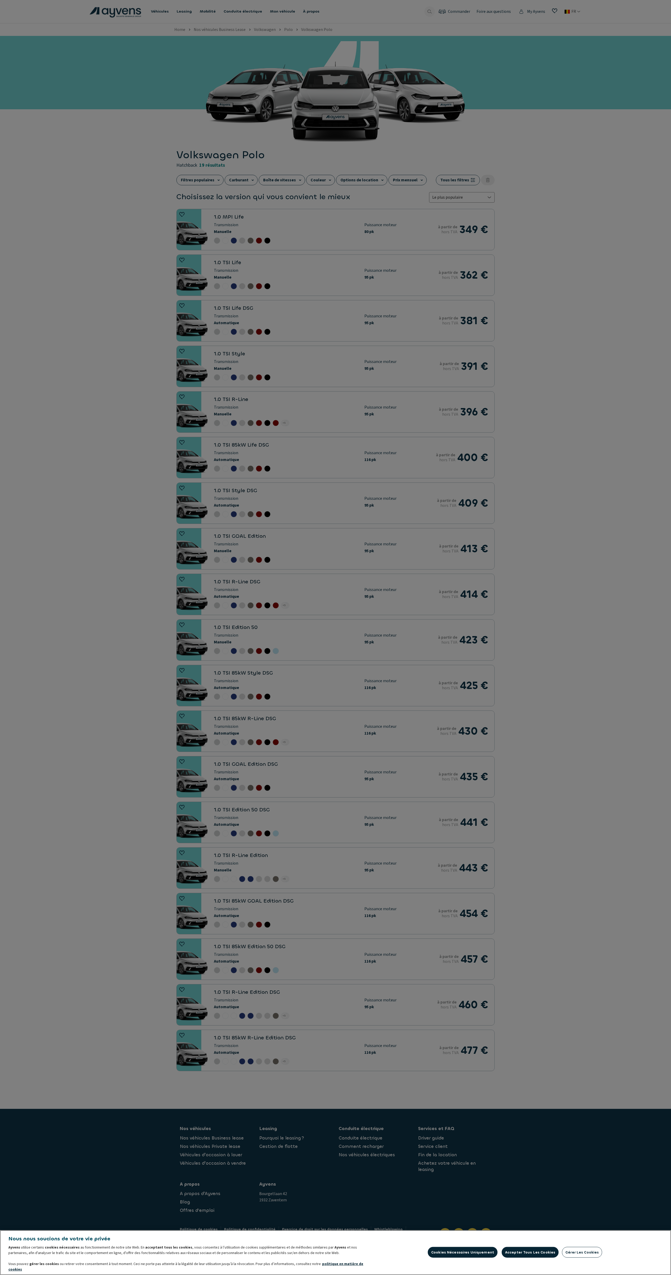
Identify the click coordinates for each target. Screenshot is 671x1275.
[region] (335, 1252)
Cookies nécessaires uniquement (462, 1252)
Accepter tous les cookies (530, 1252)
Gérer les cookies (582, 1252)
